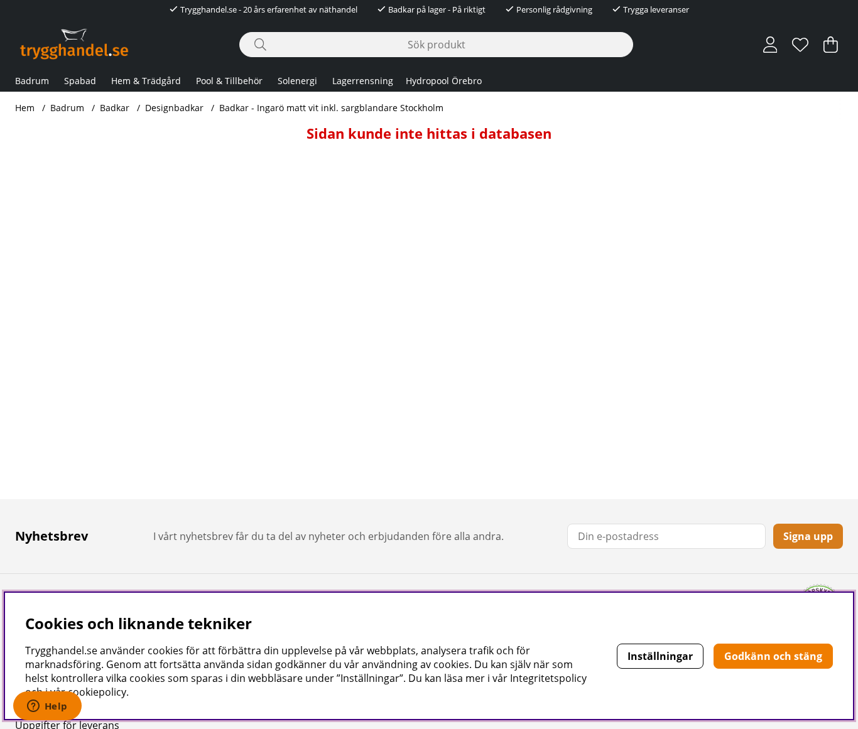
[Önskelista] (800, 44)
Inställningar (660, 656)
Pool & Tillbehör (229, 81)
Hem (25, 108)
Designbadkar (174, 108)
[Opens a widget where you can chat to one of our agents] (47, 707)
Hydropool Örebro (444, 81)
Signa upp (808, 536)
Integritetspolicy (548, 678)
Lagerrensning (362, 81)
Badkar (114, 108)
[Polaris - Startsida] (74, 44)
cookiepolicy (97, 692)
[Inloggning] (770, 44)
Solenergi (297, 81)
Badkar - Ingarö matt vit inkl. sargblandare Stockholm (331, 108)
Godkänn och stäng (773, 656)
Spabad (80, 81)
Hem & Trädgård (146, 81)
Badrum (32, 81)
